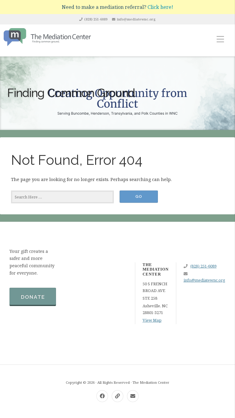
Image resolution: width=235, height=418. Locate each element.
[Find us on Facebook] (102, 396)
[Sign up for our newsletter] (117, 396)
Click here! (160, 7)
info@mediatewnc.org (136, 19)
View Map (152, 320)
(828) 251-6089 (95, 19)
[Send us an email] (133, 396)
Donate (33, 297)
